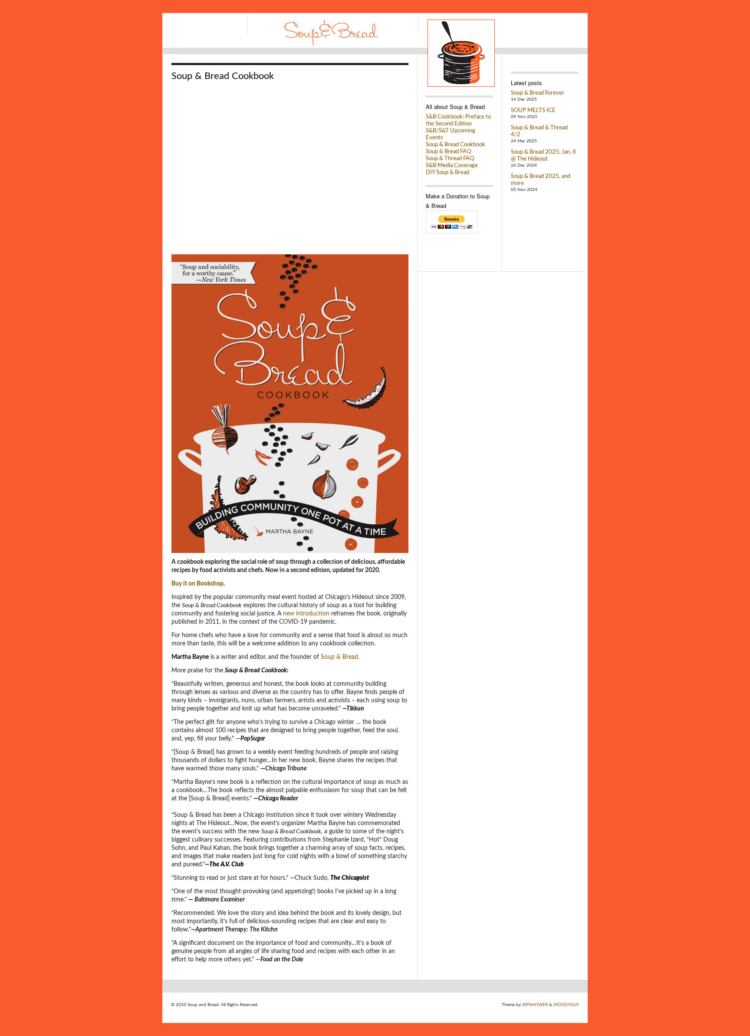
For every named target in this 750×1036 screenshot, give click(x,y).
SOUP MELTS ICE (533, 110)
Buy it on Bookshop (197, 584)
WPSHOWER (535, 1005)
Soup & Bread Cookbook (455, 145)
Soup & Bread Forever (537, 93)
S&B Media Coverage (452, 165)
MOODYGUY (566, 1005)
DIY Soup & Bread (447, 172)
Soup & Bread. (340, 657)
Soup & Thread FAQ (450, 158)
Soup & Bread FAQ (448, 152)
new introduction (306, 614)
